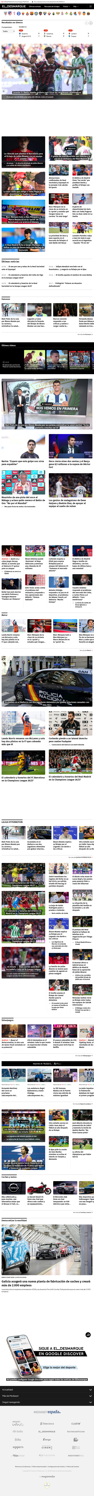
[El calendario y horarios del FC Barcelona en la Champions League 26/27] (23, 762)
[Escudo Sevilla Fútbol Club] (80, 13)
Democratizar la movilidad (14, 1277)
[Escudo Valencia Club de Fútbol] (84, 13)
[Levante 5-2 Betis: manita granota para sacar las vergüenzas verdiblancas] (47, 69)
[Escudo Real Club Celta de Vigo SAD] (14, 13)
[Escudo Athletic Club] (6, 13)
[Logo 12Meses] (76, 1447)
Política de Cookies (72, 1466)
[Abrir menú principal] (90, 6)
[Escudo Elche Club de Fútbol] (23, 13)
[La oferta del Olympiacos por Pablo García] (82, 1143)
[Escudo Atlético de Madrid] (10, 13)
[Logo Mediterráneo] (76, 1455)
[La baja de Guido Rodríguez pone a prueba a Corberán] (59, 897)
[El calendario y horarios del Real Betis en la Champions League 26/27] (23, 931)
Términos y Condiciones (22, 1466)
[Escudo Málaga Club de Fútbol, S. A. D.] (45, 13)
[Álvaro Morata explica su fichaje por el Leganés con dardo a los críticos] (65, 832)
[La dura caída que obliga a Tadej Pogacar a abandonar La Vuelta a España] (23, 184)
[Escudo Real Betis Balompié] (67, 13)
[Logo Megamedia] (48, 1476)
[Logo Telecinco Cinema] (47, 1447)
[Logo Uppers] (18, 1447)
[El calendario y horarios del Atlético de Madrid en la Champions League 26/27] (23, 903)
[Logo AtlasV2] (18, 1455)
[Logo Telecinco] (47, 1423)
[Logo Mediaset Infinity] (18, 1423)
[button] (70, 148)
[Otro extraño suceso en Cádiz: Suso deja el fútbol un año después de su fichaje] (59, 1115)
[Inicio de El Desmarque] (14, 6)
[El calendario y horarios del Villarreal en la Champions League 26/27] (23, 875)
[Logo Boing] (18, 1439)
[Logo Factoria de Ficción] (76, 1431)
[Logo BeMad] (76, 1439)
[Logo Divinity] (18, 1431)
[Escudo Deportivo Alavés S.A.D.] (19, 13)
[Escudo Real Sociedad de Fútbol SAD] (75, 13)
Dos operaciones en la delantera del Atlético (49, 2)
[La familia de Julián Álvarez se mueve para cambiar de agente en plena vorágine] (59, 958)
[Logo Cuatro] (76, 1423)
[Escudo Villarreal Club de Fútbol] (88, 13)
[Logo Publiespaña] (47, 1455)
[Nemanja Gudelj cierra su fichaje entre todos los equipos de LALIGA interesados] (82, 989)
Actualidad (7, 1389)
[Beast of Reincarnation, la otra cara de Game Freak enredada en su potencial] (14, 1031)
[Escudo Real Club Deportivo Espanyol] (27, 13)
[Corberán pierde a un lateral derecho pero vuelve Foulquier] (70, 723)
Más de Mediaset (10, 1395)
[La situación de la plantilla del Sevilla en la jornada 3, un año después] (82, 895)
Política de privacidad (39, 1466)
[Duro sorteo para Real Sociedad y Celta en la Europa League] (23, 959)
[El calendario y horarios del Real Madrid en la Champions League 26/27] (70, 761)
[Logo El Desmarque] (47, 1431)
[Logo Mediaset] (47, 1413)
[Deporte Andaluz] (14, 1084)
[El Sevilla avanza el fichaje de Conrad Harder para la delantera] (59, 985)
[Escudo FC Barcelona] (32, 13)
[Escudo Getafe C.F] (36, 13)
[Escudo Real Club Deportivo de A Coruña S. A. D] (62, 13)
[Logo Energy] (47, 1439)
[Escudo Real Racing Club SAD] (53, 13)
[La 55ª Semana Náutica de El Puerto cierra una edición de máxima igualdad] (65, 1075)
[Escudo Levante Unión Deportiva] (40, 13)
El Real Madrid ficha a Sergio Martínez (16, 2)
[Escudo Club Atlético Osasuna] (49, 13)
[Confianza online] (47, 1487)
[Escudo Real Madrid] (71, 13)
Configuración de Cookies (56, 1466)
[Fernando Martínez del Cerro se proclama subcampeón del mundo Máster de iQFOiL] (14, 1075)
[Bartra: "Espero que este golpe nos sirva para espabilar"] (23, 446)
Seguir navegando (11, 1402)
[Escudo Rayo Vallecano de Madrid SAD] (58, 13)
